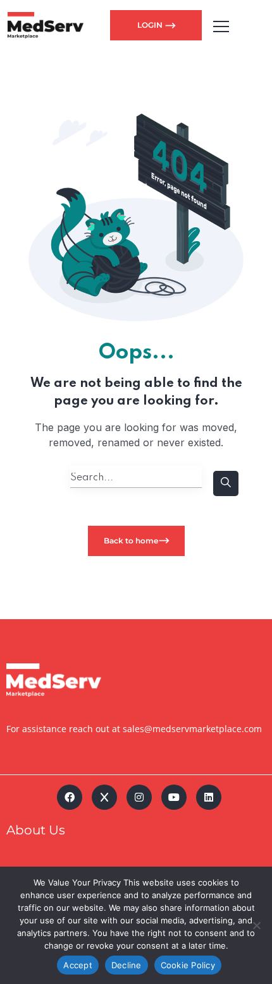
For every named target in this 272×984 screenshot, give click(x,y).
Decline (126, 965)
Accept (77, 965)
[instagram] (139, 797)
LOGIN (150, 25)
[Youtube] (174, 797)
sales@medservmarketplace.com (192, 729)
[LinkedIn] (208, 797)
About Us (35, 830)
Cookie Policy (188, 965)
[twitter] (104, 797)
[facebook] (69, 797)
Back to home (131, 540)
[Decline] (256, 925)
